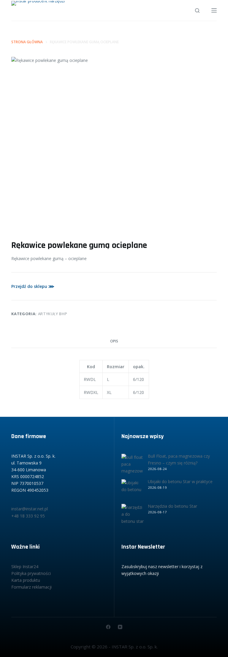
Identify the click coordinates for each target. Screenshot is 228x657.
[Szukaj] (197, 10)
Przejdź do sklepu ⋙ (32, 286)
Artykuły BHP (52, 313)
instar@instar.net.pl (29, 509)
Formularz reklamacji (31, 587)
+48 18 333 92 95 (28, 516)
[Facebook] (108, 627)
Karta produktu (25, 580)
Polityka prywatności (31, 573)
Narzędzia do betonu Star (172, 506)
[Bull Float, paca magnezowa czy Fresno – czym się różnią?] (132, 465)
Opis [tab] (114, 341)
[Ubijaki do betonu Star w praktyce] (132, 490)
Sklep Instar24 (24, 566)
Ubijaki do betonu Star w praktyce (180, 481)
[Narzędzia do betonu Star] (132, 515)
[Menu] (214, 10)
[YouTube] (120, 627)
